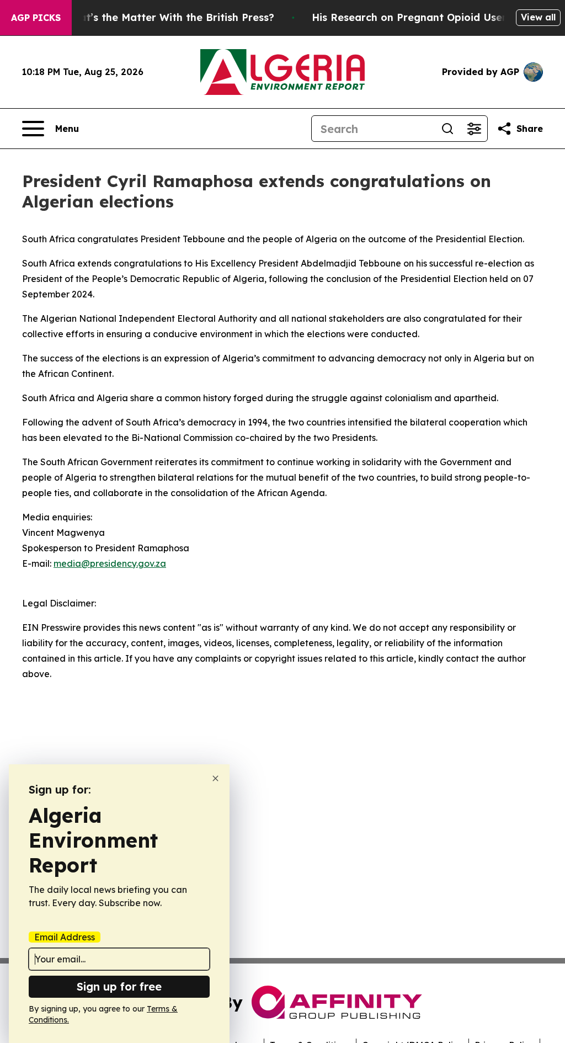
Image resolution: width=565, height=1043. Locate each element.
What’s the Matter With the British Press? (168, 17)
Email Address (64, 937)
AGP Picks (36, 17)
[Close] (215, 778)
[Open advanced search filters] (474, 128)
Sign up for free (119, 986)
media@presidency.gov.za (110, 563)
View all (538, 17)
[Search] (447, 128)
